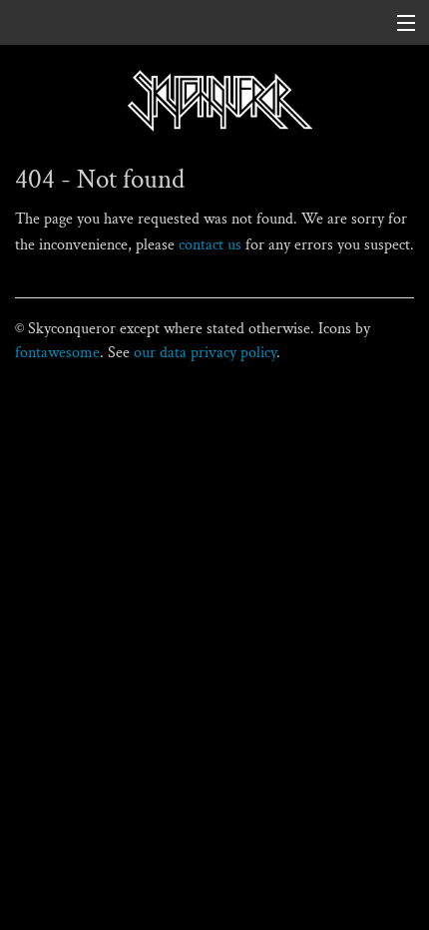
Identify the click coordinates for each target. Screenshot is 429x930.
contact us (210, 244)
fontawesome (57, 352)
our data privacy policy (205, 352)
